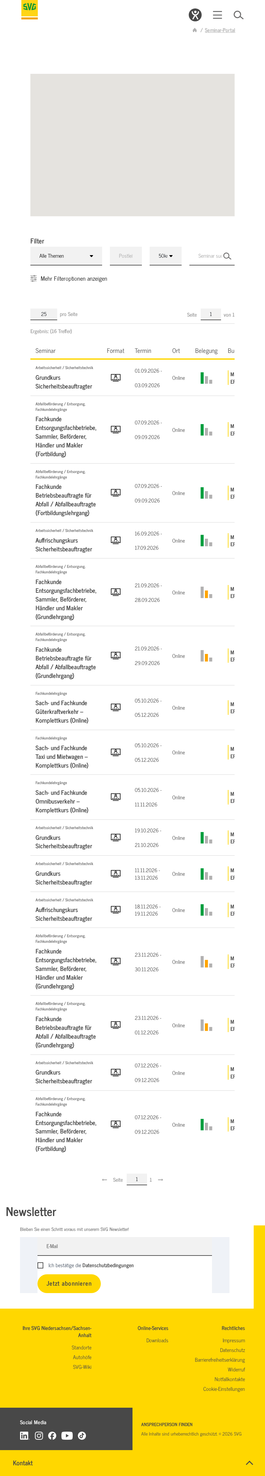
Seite (192, 314)
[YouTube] (67, 1435)
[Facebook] (52, 1435)
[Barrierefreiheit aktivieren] (195, 14)
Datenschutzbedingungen (108, 1265)
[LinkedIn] (25, 1435)
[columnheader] (66, 350)
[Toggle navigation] (217, 15)
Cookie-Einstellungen (224, 1388)
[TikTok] (82, 1435)
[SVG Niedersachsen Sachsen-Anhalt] (194, 30)
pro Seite (69, 314)
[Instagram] (39, 1435)
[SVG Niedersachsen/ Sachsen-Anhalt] (29, 9)
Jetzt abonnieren (69, 1283)
